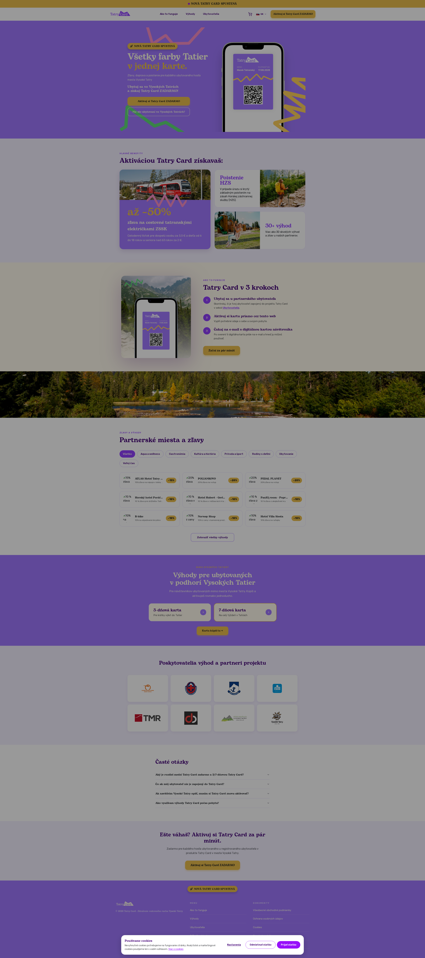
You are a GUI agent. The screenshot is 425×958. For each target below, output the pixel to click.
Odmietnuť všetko (260, 944)
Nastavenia (234, 944)
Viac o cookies (175, 949)
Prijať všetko (288, 944)
